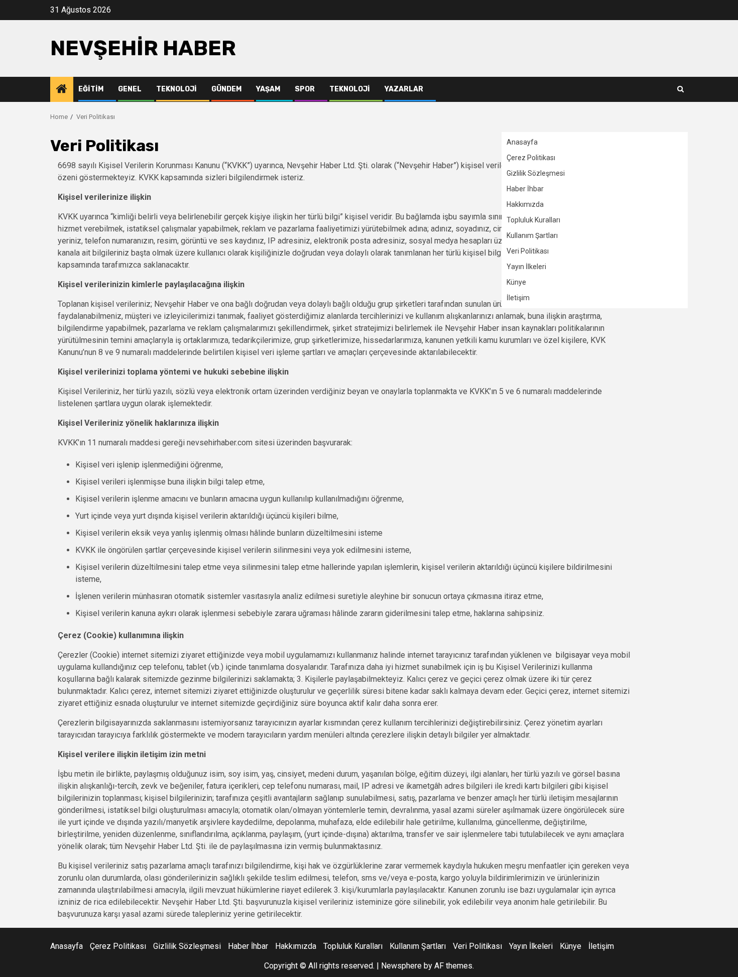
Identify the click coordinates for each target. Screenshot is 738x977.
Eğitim (90, 89)
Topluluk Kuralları (533, 220)
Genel (130, 89)
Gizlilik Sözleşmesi (536, 173)
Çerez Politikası (531, 158)
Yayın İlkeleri (526, 267)
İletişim (518, 298)
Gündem (226, 89)
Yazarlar (404, 89)
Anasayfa (522, 142)
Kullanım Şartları (532, 235)
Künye (516, 282)
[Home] (61, 90)
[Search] (680, 89)
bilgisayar (572, 655)
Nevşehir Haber (143, 48)
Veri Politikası (528, 251)
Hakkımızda (525, 204)
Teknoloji (176, 89)
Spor (305, 89)
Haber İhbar (525, 189)
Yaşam (268, 89)
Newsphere (401, 965)
